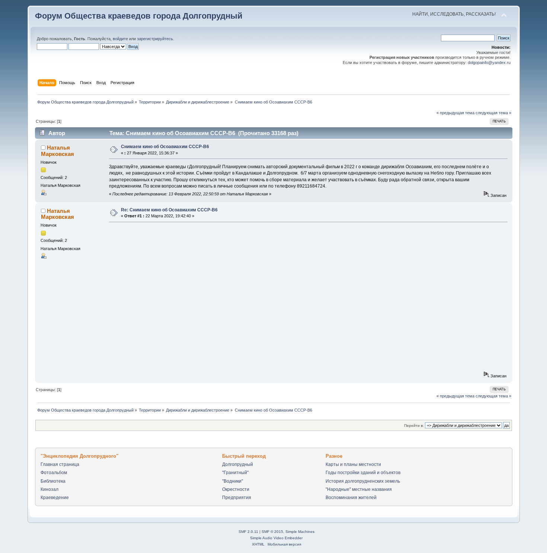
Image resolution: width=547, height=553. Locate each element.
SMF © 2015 (272, 532)
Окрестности (235, 489)
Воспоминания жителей (351, 497)
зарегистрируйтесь (155, 38)
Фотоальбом (54, 472)
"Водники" (232, 481)
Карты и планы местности (353, 464)
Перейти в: (414, 425)
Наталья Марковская (57, 150)
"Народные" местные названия (359, 489)
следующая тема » (493, 113)
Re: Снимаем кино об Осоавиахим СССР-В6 (169, 209)
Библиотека (53, 481)
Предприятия (236, 497)
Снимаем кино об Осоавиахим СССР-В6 (165, 146)
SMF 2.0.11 (248, 532)
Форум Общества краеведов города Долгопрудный (139, 15)
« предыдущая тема (455, 113)
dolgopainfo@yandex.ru (489, 62)
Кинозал (49, 489)
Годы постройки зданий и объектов (363, 472)
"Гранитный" (235, 472)
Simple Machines (299, 532)
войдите (120, 38)
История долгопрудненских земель (363, 481)
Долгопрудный (237, 464)
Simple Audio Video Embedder (276, 538)
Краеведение (55, 497)
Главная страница (60, 464)
